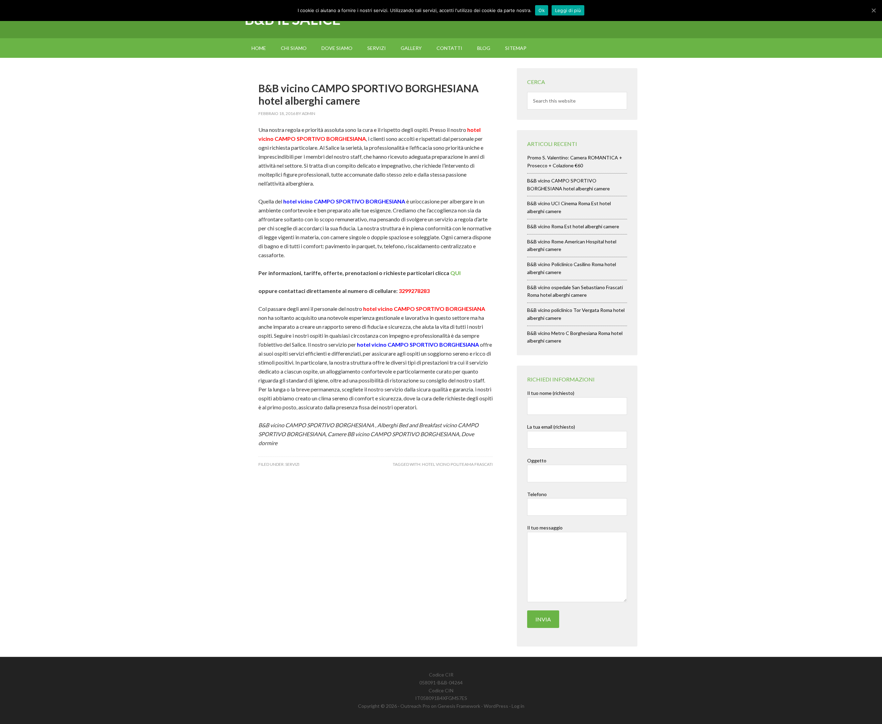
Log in (518, 706)
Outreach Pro (415, 706)
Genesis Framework (459, 706)
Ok (542, 10)
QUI (455, 273)
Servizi (292, 464)
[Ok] (873, 10)
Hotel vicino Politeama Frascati (457, 464)
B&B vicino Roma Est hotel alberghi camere (573, 226)
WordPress (496, 706)
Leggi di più (568, 10)
